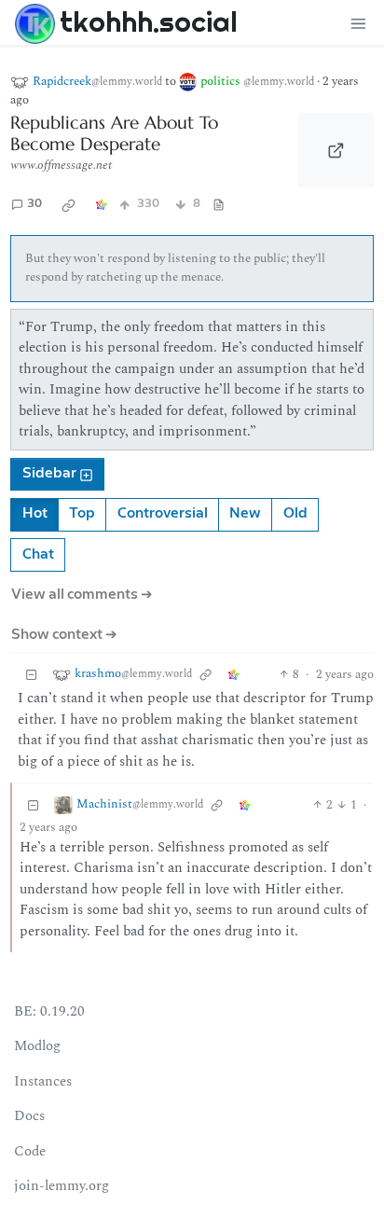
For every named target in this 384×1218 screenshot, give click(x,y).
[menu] (358, 22)
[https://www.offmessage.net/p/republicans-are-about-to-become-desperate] (336, 150)
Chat (38, 554)
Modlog (37, 1046)
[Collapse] (32, 674)
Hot (35, 513)
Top (82, 513)
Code (30, 1151)
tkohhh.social (149, 21)
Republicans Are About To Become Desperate (114, 134)
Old (295, 513)
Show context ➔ (64, 635)
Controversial (162, 513)
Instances (43, 1081)
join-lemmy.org (61, 1186)
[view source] (219, 204)
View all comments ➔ (82, 595)
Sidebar (49, 473)
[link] (69, 204)
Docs (29, 1116)
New (245, 513)
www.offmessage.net (61, 165)
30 (34, 204)
